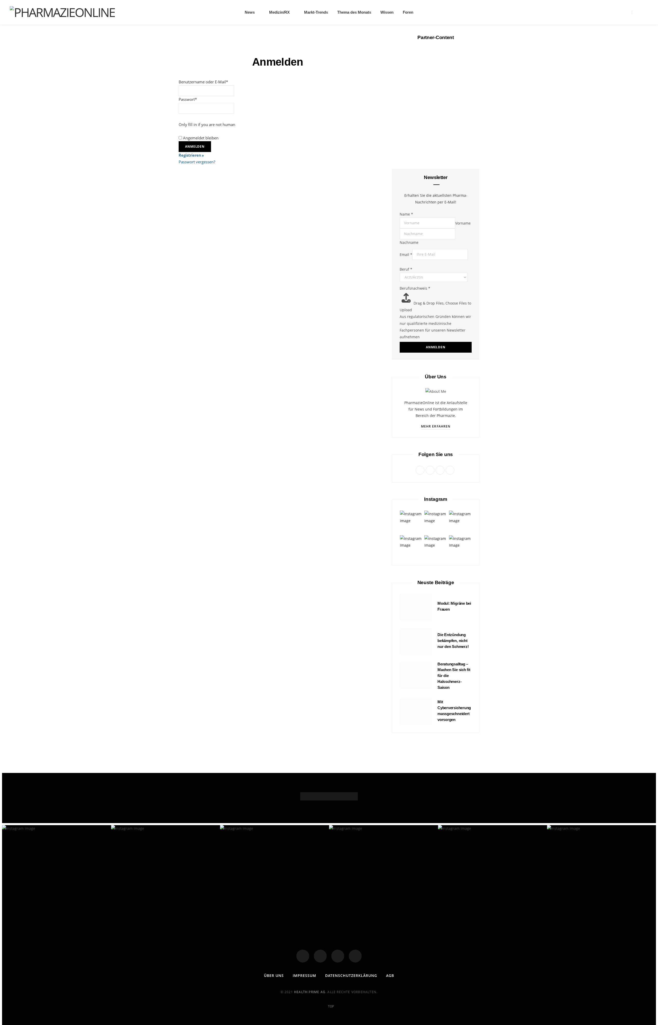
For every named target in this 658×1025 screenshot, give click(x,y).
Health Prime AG (309, 992)
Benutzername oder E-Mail (203, 81)
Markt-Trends (316, 12)
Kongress (435, 436)
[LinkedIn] (355, 956)
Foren (408, 12)
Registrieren (190, 155)
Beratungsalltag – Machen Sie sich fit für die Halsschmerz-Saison (435, 239)
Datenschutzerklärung (351, 975)
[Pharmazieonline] (62, 12)
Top (330, 1006)
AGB (390, 975)
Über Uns (274, 975)
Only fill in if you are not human (207, 124)
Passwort (188, 99)
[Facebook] (302, 956)
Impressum (304, 975)
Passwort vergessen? (197, 161)
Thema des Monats (354, 12)
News (250, 12)
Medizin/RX (279, 12)
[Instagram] (337, 956)
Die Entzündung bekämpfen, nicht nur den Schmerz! (453, 640)
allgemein (435, 127)
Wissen (387, 12)
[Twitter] (320, 956)
